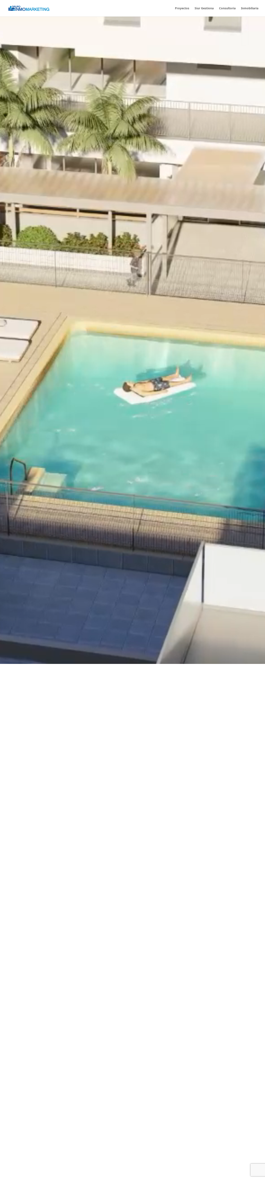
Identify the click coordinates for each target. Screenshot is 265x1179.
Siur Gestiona (204, 8)
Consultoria (227, 8)
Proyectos (182, 8)
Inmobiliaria (249, 8)
